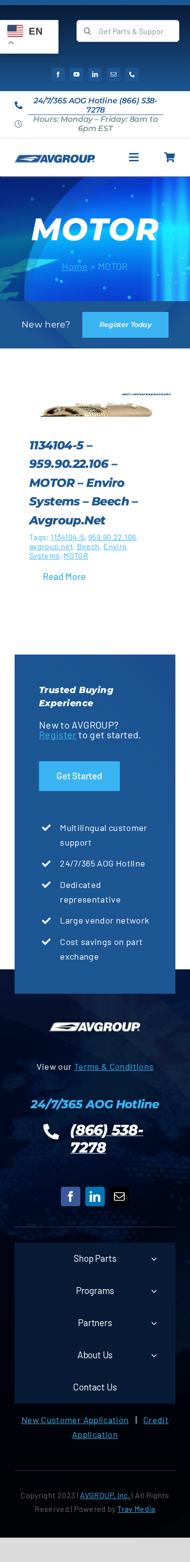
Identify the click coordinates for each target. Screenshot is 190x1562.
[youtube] (76, 74)
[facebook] (58, 74)
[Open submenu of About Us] (154, 1355)
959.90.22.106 (112, 536)
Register (57, 734)
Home (75, 266)
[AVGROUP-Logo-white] (95, 1023)
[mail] (113, 74)
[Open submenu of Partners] (154, 1323)
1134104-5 (67, 536)
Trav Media (136, 1508)
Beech (88, 546)
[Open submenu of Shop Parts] (154, 1258)
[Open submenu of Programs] (154, 1291)
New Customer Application (75, 1419)
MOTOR (75, 555)
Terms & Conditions (113, 1066)
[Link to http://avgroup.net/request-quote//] (169, 157)
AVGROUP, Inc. (105, 1495)
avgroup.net (51, 546)
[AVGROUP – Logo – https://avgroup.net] (55, 159)
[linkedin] (95, 74)
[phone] (132, 74)
